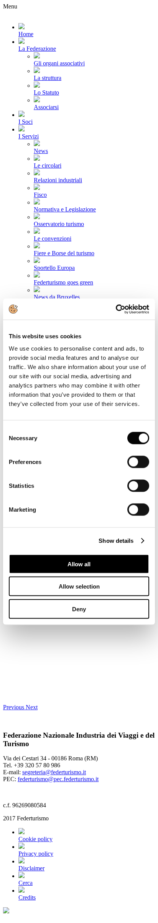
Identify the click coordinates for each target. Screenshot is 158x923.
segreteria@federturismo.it (54, 772)
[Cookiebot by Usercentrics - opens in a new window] (115, 309)
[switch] (138, 462)
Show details (116, 540)
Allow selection (79, 586)
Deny (79, 608)
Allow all (79, 563)
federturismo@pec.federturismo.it (58, 779)
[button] (14, 707)
